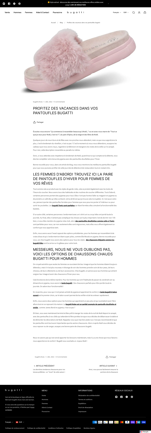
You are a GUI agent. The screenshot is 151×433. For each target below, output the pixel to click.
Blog (61, 23)
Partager (40, 122)
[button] (145, 432)
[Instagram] (3, 3)
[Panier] (145, 12)
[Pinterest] (19, 3)
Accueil (53, 23)
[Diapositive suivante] (108, 3)
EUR (20, 422)
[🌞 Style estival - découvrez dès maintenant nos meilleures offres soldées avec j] (75, 3)
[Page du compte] (139, 12)
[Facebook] (9, 3)
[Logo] (75, 12)
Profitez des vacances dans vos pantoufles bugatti (83, 23)
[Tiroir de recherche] (133, 12)
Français (8, 422)
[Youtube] (14, 3)
